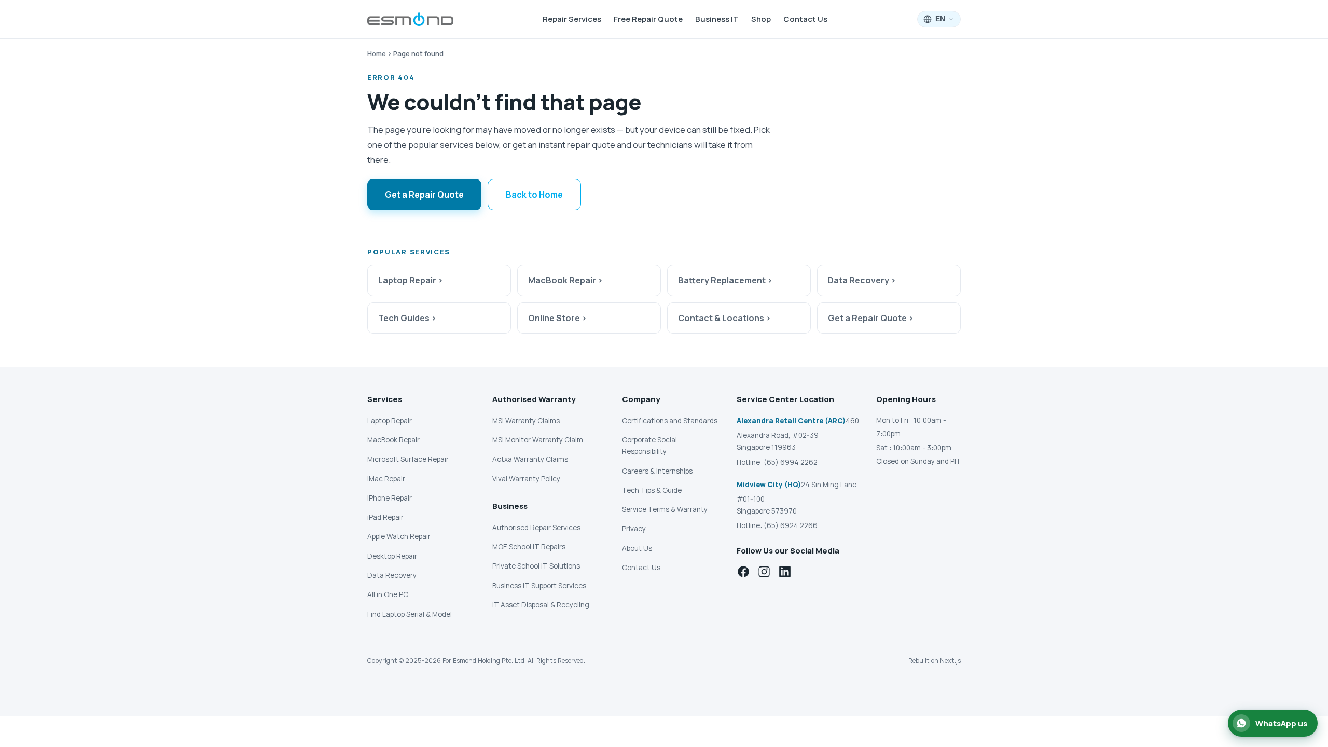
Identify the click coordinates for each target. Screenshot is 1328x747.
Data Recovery (392, 575)
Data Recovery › (862, 280)
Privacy (634, 528)
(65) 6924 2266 (791, 525)
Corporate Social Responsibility (649, 445)
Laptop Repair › (410, 280)
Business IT (717, 18)
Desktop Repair (392, 556)
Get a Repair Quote (424, 194)
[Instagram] (764, 571)
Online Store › (557, 318)
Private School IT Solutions (536, 566)
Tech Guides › (407, 318)
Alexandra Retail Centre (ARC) (791, 420)
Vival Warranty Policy (526, 478)
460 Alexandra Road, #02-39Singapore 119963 (798, 434)
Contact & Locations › (724, 318)
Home (376, 53)
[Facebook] (743, 571)
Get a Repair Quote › (871, 318)
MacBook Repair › (565, 280)
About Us (637, 548)
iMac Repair (386, 478)
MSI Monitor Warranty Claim (537, 440)
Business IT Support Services (539, 585)
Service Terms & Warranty (665, 509)
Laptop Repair (389, 420)
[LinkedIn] (785, 571)
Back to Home (534, 194)
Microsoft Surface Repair (408, 459)
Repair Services (572, 18)
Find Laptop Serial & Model (409, 614)
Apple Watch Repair (399, 536)
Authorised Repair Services (536, 527)
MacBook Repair (393, 440)
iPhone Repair (389, 498)
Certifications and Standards (669, 420)
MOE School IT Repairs (528, 546)
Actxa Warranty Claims (530, 459)
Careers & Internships (657, 471)
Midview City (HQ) (769, 484)
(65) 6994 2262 (791, 462)
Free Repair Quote (648, 18)
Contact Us (805, 18)
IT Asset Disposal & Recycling (540, 605)
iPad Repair (385, 517)
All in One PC (387, 594)
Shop (761, 18)
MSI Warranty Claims (526, 420)
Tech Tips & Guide (652, 490)
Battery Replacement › (725, 280)
